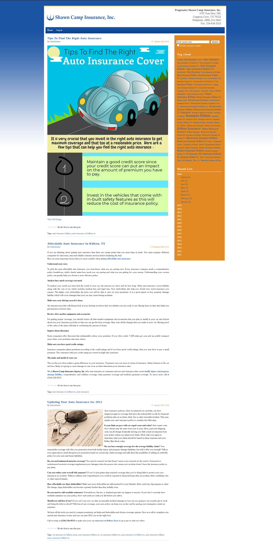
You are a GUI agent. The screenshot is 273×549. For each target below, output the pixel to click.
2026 (184, 188)
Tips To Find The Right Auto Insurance (74, 38)
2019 (179, 226)
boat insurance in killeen (211, 72)
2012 (179, 251)
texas (202, 157)
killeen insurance (189, 128)
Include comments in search (190, 46)
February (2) (186, 198)
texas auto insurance (213, 157)
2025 (179, 205)
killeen (183, 126)
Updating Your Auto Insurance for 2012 (74, 401)
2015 (179, 241)
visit (133, 520)
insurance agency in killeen (202, 113)
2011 (179, 255)
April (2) (184, 191)
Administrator (55, 41)
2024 (179, 209)
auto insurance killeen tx (88, 535)
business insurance (195, 78)
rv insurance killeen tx (188, 157)
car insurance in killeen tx (203, 81)
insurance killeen (198, 116)
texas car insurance (184, 160)
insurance (186, 112)
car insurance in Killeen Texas (105, 520)
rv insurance (192, 154)
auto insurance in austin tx (187, 63)
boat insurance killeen (187, 75)
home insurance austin (195, 94)
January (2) (186, 202)
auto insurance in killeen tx (83, 233)
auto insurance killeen (61, 233)
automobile (181, 72)
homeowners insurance (198, 100)
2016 (179, 237)
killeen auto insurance (195, 126)
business (184, 78)
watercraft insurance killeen (211, 160)
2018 (179, 230)
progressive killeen (190, 145)
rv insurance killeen (210, 153)
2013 (179, 248)
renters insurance (191, 148)
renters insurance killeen (190, 150)
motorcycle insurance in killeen (189, 135)
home (212, 91)
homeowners (182, 100)
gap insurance (195, 91)
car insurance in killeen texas (64, 535)
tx (198, 160)
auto (200, 60)
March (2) (185, 195)
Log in (59, 30)
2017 (179, 233)
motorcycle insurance (209, 132)
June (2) (184, 184)
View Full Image (54, 219)
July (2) (184, 181)
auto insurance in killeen (209, 63)
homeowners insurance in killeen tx (194, 106)
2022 (179, 216)
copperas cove (182, 91)
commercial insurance (206, 88)
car (205, 78)
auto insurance (83, 392)
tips (194, 160)
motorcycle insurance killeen (201, 138)
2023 (179, 212)
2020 (179, 223)
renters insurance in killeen (209, 148)
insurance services (205, 119)
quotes (201, 145)
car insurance (212, 78)
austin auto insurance (187, 59)
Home (50, 30)
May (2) (184, 188)
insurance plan (191, 119)
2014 (179, 244)
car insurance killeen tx (110, 535)
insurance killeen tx (61, 538)
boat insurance (193, 72)
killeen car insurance (213, 126)
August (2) (185, 177)
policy (209, 141)
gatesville (205, 91)
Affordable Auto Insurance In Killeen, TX (76, 243)
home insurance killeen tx (209, 97)
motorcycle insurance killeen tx (191, 141)
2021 (179, 219)
